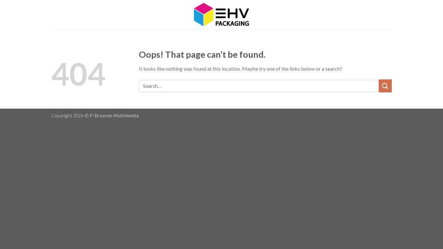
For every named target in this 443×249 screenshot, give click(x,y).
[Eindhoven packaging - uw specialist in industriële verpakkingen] (221, 14)
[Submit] (385, 85)
